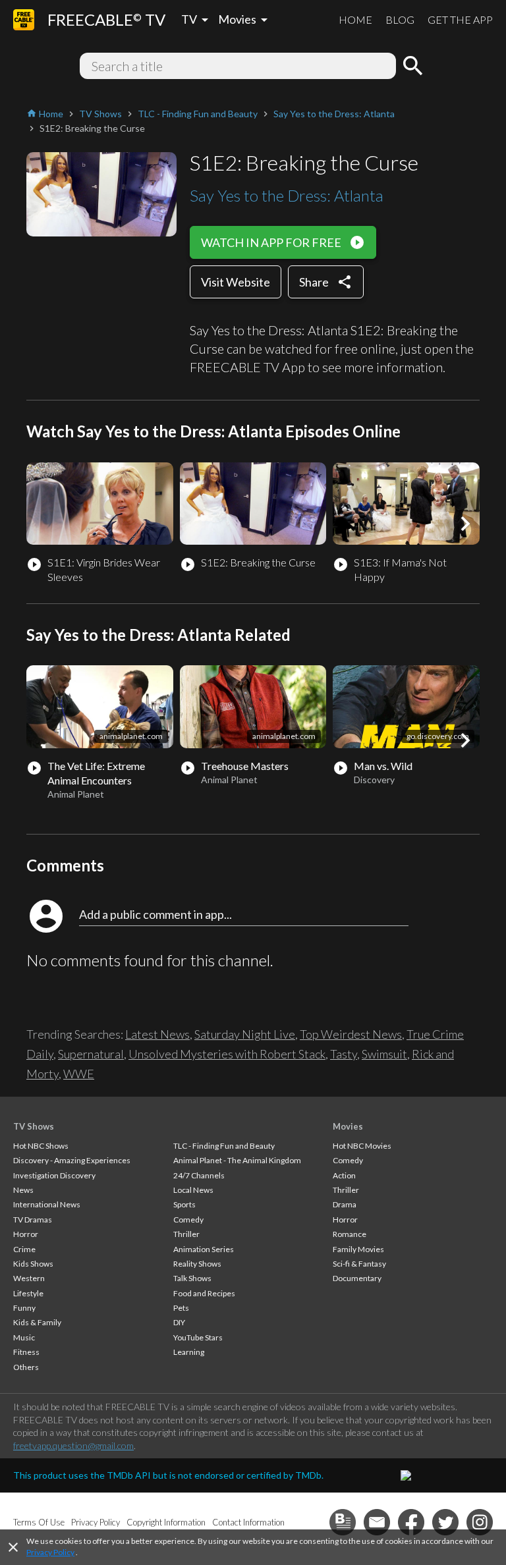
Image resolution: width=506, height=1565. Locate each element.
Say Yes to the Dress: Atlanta (286, 195)
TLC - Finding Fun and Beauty (224, 1146)
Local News (193, 1190)
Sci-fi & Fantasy (359, 1264)
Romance (349, 1234)
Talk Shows (192, 1278)
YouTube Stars (198, 1337)
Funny (24, 1308)
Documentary (357, 1278)
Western (29, 1278)
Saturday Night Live (244, 1034)
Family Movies (358, 1249)
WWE (78, 1073)
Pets (181, 1308)
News (23, 1190)
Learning (188, 1352)
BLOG (399, 19)
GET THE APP (460, 19)
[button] (465, 523)
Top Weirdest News (351, 1034)
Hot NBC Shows (41, 1146)
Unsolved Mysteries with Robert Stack (226, 1054)
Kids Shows (33, 1264)
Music (24, 1337)
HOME (355, 19)
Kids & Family (37, 1322)
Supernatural (91, 1054)
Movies (348, 1126)
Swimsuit (384, 1054)
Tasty (343, 1054)
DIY (179, 1322)
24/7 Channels (199, 1175)
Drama (344, 1204)
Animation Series (203, 1249)
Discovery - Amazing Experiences (71, 1160)
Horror (25, 1234)
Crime (24, 1249)
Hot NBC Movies (362, 1146)
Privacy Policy (50, 1552)
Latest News (157, 1034)
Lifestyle (28, 1293)
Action (344, 1175)
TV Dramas (32, 1219)
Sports (184, 1204)
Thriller (186, 1234)
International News (46, 1204)
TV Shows (33, 1126)
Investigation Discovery (54, 1175)
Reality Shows (197, 1264)
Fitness (26, 1352)
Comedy (188, 1219)
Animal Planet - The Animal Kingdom (237, 1160)
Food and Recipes (204, 1293)
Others (26, 1367)
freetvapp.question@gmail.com (73, 1445)
